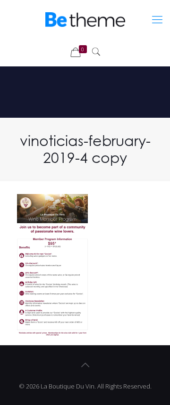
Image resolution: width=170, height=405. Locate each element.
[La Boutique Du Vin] (85, 19)
